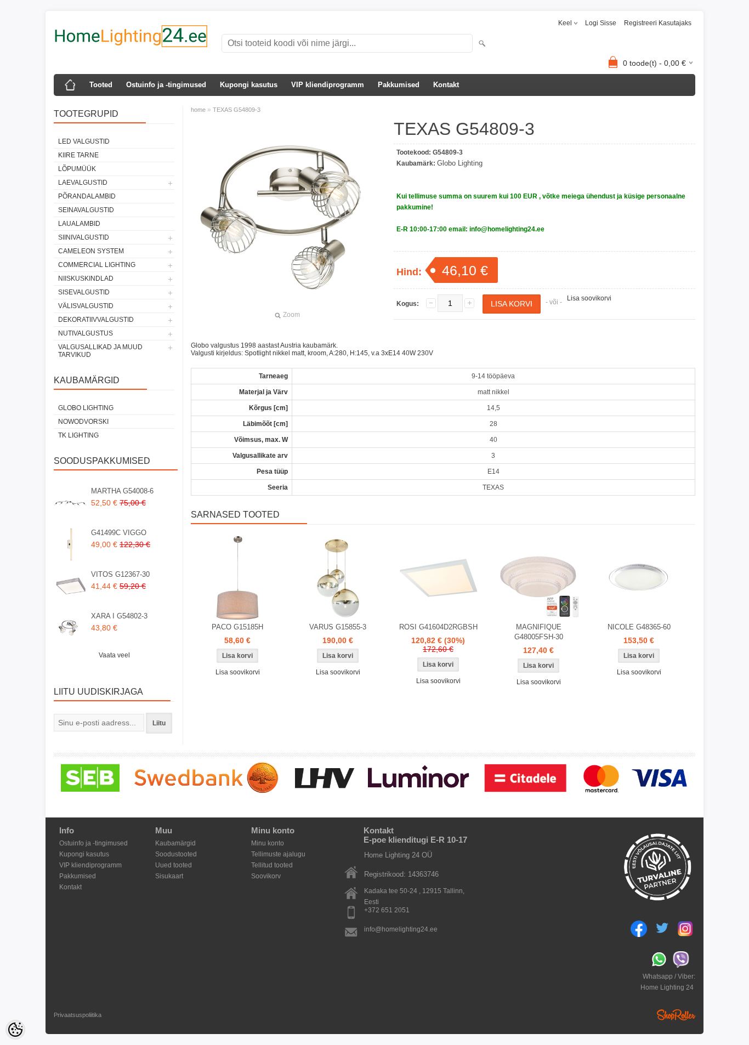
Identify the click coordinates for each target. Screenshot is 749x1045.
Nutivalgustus (85, 333)
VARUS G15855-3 (337, 627)
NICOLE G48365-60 (639, 627)
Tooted (100, 85)
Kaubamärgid (175, 843)
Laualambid (79, 224)
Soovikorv (266, 876)
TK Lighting (78, 435)
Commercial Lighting (96, 265)
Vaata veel (114, 655)
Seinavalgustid (86, 210)
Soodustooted (176, 854)
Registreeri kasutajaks (657, 23)
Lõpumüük (77, 169)
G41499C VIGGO (118, 533)
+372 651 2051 (387, 910)
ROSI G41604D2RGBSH (438, 627)
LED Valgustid (84, 141)
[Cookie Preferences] (15, 1030)
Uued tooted (173, 865)
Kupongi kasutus (248, 85)
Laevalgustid (82, 182)
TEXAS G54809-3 (236, 109)
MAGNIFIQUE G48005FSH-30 (538, 632)
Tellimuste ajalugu (278, 854)
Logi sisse (600, 23)
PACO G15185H (237, 627)
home (198, 109)
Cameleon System (91, 251)
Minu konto (267, 843)
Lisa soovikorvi (589, 298)
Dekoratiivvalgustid (96, 319)
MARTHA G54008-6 (122, 491)
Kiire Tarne (78, 155)
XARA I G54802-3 (119, 616)
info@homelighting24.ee (401, 929)
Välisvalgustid (86, 306)
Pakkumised (398, 85)
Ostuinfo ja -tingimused (166, 85)
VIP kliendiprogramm (327, 85)
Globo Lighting (86, 408)
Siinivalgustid (83, 237)
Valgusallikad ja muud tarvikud (100, 351)
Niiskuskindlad (86, 278)
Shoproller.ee (676, 1014)
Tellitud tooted (272, 865)
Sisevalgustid (84, 292)
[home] (70, 85)
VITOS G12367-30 (120, 574)
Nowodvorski (83, 421)
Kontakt (446, 85)
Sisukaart (169, 876)
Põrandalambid (87, 196)
